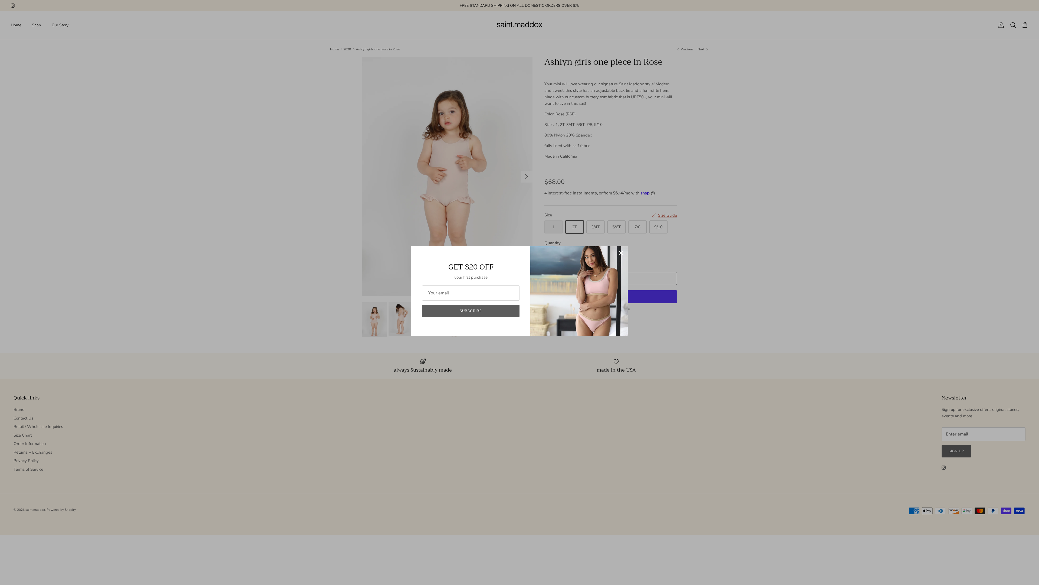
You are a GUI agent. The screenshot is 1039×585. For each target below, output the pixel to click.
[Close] (621, 253)
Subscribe (471, 310)
